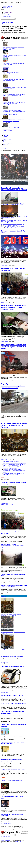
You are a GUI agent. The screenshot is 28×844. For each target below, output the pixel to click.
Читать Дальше (4, 662)
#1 (16, 222)
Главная (5, 132)
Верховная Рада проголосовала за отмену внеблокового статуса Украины (13, 120)
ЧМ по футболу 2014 (6, 823)
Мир (4, 138)
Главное (5, 130)
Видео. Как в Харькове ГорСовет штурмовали (14, 87)
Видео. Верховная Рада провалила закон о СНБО (13, 649)
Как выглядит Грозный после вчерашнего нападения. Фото (13, 204)
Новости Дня (18, 841)
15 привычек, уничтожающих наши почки (13, 63)
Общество (5, 57)
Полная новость (5, 265)
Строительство (7, 49)
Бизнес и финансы (7, 143)
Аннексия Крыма (7, 114)
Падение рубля (7, 16)
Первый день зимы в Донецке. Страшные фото (12, 226)
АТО (4, 13)
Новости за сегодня (5, 840)
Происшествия (7, 88)
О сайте (5, 5)
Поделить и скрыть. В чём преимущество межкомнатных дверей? (13, 47)
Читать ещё (3, 148)
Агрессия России (7, 15)
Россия (5, 96)
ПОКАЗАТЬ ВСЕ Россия (7, 504)
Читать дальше (11, 222)
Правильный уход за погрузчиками (12, 695)
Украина (10, 122)
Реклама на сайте (7, 6)
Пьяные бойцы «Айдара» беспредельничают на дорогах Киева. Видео (12, 545)
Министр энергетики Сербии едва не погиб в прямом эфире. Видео (14, 585)
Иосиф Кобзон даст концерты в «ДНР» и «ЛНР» (13, 769)
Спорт (5, 140)
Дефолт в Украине (7, 12)
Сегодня (11, 73)
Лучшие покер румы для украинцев (12, 65)
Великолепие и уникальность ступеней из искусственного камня (13, 80)
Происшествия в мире (9, 510)
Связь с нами (6, 7)
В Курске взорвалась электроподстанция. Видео (12, 224)
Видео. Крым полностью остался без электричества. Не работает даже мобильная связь (14, 112)
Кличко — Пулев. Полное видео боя (12, 780)
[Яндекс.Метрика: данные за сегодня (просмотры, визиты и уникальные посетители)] (5, 836)
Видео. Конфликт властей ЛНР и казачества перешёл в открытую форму (14, 103)
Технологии (6, 67)
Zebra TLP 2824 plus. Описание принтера (13, 703)
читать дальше (4, 503)
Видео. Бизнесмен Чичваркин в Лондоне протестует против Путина (11, 760)
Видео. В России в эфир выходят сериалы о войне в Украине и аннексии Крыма (14, 95)
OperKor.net (7, 22)
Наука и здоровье (7, 64)
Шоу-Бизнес (5, 721)
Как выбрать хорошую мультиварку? (12, 666)
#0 (16, 225)
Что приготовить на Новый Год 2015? (12, 72)
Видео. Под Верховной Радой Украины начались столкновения (14, 189)
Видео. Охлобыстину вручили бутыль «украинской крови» (12, 742)
